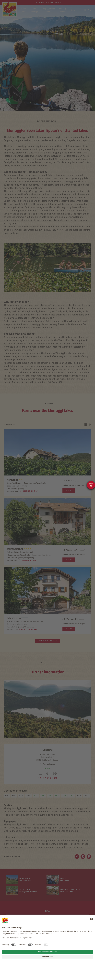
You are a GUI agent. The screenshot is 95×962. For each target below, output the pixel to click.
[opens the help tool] (91, 485)
